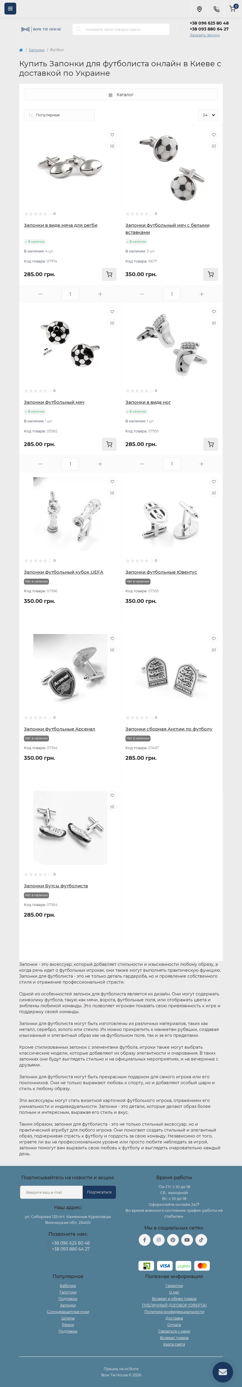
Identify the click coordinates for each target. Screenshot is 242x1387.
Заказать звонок (205, 35)
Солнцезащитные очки (68, 1311)
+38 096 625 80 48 (209, 23)
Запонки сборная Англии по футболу (168, 729)
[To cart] (109, 274)
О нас (174, 1292)
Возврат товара (174, 1337)
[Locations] (199, 8)
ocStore (131, 1369)
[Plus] (100, 294)
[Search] (78, 29)
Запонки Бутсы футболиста (56, 886)
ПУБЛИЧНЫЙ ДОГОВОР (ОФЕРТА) (174, 1305)
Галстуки (68, 1292)
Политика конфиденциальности (174, 1311)
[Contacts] (216, 8)
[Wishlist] (112, 134)
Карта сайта (174, 1344)
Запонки (37, 50)
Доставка (174, 1318)
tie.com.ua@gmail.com (174, 1253)
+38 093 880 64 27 (209, 29)
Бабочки (68, 1285)
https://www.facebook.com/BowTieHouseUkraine (145, 1240)
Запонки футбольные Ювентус (161, 572)
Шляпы (68, 1318)
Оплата (174, 1324)
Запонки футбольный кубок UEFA (63, 572)
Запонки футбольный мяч (54, 402)
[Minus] (40, 294)
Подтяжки (67, 1298)
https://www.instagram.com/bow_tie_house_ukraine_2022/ (159, 1240)
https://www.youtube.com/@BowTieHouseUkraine (187, 1240)
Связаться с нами (174, 1331)
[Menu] (10, 9)
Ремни (68, 1324)
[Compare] (112, 145)
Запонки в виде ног (148, 402)
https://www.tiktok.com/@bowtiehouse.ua (201, 1240)
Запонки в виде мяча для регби (60, 225)
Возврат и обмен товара (174, 1298)
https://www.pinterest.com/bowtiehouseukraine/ (173, 1240)
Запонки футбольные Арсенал (59, 729)
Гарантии (174, 1285)
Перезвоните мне (68, 1256)
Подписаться (99, 1192)
